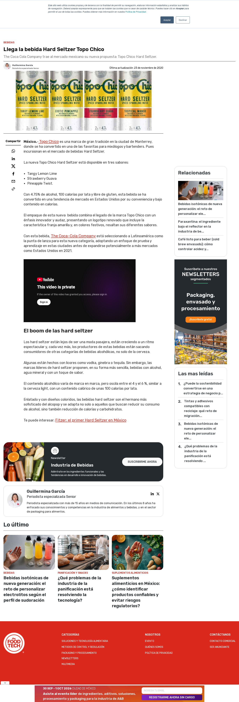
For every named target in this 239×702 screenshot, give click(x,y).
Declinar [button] (183, 19)
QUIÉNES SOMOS (154, 647)
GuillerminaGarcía (22, 65)
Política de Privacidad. (135, 11)
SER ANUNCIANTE (219, 647)
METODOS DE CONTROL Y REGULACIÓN (83, 647)
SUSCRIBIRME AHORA (142, 461)
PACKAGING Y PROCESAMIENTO (79, 652)
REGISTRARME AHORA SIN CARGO (172, 697)
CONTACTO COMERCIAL (223, 641)
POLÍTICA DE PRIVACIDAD (159, 652)
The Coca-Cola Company (73, 236)
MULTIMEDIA (68, 664)
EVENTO (149, 641)
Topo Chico (48, 141)
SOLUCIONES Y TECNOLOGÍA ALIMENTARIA (85, 641)
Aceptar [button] (167, 19)
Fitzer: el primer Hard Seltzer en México (90, 420)
